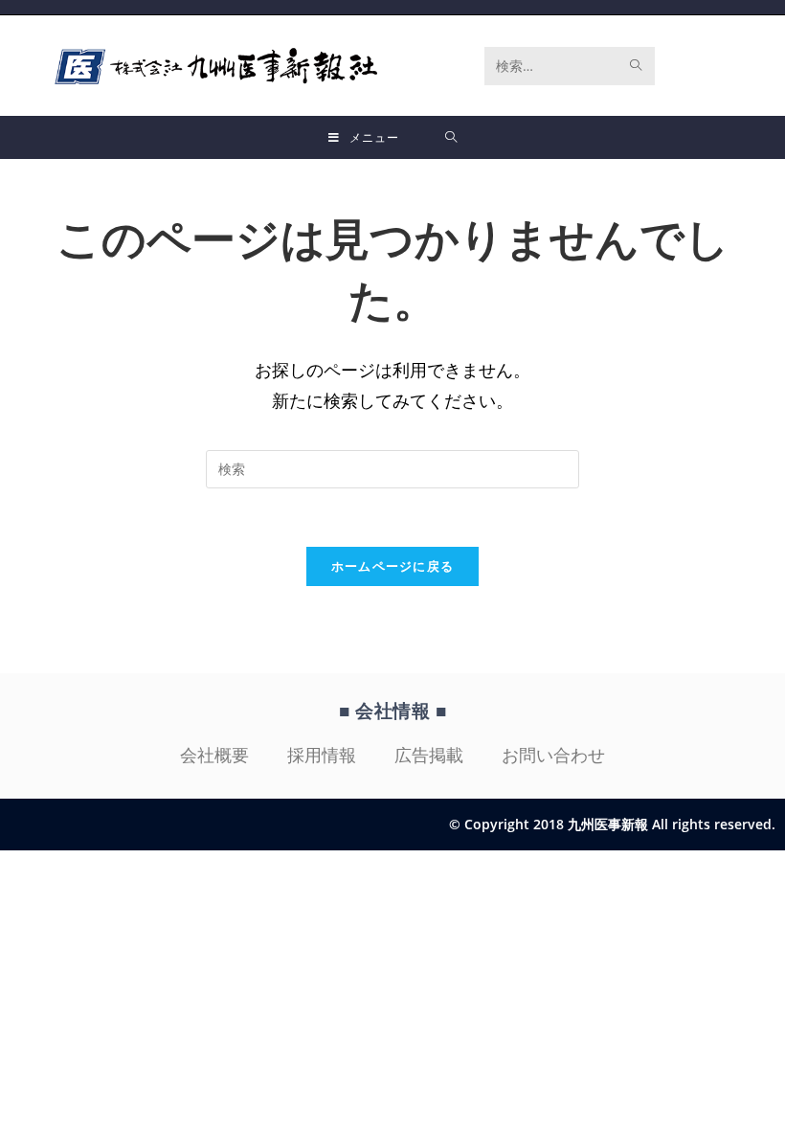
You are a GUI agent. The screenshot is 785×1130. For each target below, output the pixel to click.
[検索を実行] (636, 66)
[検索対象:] (451, 137)
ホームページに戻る (393, 566)
